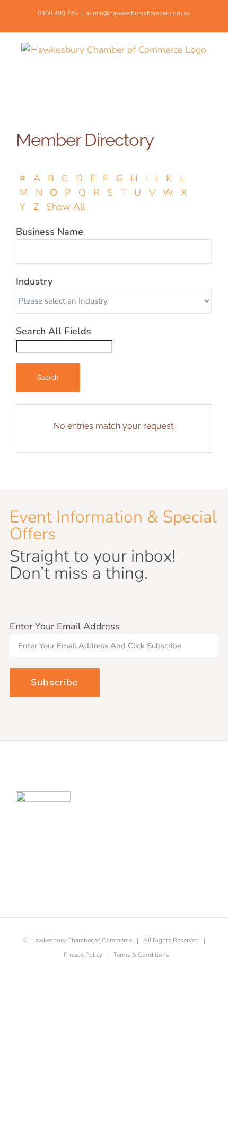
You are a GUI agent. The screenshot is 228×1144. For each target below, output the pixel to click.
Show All (65, 206)
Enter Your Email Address (65, 626)
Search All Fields (53, 331)
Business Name (49, 231)
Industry (34, 281)
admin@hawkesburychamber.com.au (138, 13)
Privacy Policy (83, 954)
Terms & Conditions (141, 954)
